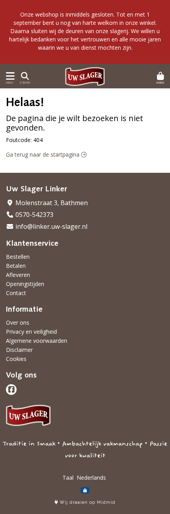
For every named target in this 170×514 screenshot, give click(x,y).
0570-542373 (33, 214)
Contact (16, 293)
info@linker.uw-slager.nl (50, 226)
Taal (68, 477)
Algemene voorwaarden (36, 340)
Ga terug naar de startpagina (43, 154)
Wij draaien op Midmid (86, 502)
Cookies (16, 359)
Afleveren (18, 274)
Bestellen (18, 256)
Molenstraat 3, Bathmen (51, 202)
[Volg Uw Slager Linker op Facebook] (11, 389)
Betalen (16, 265)
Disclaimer (19, 349)
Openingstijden (25, 284)
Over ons (17, 322)
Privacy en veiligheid (31, 331)
